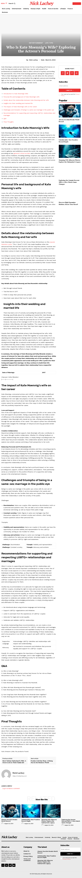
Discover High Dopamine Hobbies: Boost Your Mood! (68, 203)
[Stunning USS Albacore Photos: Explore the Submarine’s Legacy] (70, 151)
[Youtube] (13, 865)
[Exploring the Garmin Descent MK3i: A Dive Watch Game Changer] (70, 171)
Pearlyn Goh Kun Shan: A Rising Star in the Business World (42, 761)
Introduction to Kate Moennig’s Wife (16, 93)
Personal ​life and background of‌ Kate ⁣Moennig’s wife (21, 97)
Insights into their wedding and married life (18, 103)
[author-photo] (2, 823)
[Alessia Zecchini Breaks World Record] (70, 110)
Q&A (5, 118)
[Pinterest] (72, 73)
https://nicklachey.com (19, 776)
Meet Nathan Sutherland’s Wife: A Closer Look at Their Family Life (14, 761)
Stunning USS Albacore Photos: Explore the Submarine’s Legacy (70, 161)
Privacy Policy (66, 859)
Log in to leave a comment (11, 788)
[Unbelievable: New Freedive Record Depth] (70, 131)
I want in (69, 90)
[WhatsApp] (77, 73)
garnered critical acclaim (22, 153)
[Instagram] (6, 865)
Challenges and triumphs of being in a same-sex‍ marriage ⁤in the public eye (29, 110)
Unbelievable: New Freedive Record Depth (47, 856)
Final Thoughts (9, 122)
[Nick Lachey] (6, 774)
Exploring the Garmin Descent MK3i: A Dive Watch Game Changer (69, 182)
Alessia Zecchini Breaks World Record (9, 820)
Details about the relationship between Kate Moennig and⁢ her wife (26, 100)
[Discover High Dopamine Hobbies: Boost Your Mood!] (70, 193)
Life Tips (49, 43)
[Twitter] (67, 73)
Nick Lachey (33, 60)
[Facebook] (63, 73)
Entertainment (36, 43)
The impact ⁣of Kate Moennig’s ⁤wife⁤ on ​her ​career (20, 106)
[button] (12, 3)
